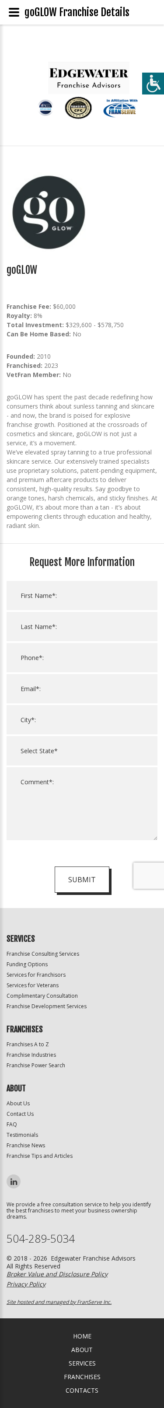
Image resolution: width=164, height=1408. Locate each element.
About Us (18, 1103)
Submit (82, 879)
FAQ (12, 1124)
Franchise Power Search (36, 1065)
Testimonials (22, 1135)
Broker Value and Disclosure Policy (57, 1274)
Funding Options (27, 964)
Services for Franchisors (36, 974)
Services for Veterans (33, 985)
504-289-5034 (41, 1238)
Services (82, 1363)
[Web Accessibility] (153, 83)
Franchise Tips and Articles (40, 1156)
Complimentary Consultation (42, 995)
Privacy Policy (26, 1284)
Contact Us (20, 1114)
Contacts (82, 1390)
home (82, 1336)
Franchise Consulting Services (43, 953)
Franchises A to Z (28, 1044)
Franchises (82, 1377)
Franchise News (26, 1145)
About (82, 1349)
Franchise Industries (31, 1055)
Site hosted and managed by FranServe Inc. (59, 1302)
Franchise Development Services (47, 1006)
